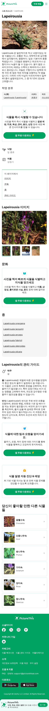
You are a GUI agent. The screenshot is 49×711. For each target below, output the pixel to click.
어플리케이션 (38, 653)
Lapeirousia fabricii (12, 340)
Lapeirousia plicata (12, 351)
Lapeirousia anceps (13, 335)
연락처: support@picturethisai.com (23, 673)
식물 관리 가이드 (23, 653)
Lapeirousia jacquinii (13, 329)
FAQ (3, 673)
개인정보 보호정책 (10, 663)
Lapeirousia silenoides (14, 346)
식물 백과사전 (7, 11)
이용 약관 (24, 663)
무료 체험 (37, 4)
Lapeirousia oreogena (14, 323)
